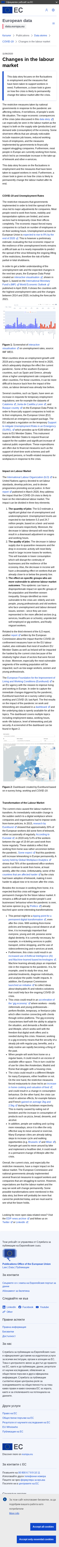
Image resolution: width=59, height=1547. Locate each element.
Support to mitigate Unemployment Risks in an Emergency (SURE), (29, 426)
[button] (53, 10)
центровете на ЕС (29, 1483)
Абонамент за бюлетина (15, 1291)
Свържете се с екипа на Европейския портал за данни (29, 1285)
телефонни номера (35, 1476)
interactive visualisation (26, 277)
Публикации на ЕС (12, 1431)
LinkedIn (20, 1222)
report (5, 491)
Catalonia (7, 404)
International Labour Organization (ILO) (28, 477)
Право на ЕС (9, 1413)
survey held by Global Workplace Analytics (25, 860)
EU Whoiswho (10, 1427)
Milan (49, 1142)
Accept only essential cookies (36, 1539)
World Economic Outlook (33, 284)
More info (14, 1513)
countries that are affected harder (20, 874)
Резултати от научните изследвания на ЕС (26, 1422)
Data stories (40, 35)
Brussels (33, 1142)
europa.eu (27, 1454)
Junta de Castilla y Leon (30, 404)
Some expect (25, 852)
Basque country (10, 408)
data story (44, 119)
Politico (34, 906)
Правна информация (14, 1327)
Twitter (6, 1222)
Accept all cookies (43, 1526)
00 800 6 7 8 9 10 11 (29, 1472)
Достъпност (9, 1336)
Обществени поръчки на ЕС (18, 1418)
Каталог (6, 35)
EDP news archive (16, 1218)
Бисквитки (8, 1331)
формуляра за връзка (33, 1480)
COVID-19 (8, 41)
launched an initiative (19, 985)
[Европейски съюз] (22, 10)
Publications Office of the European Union (26, 1264)
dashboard (41, 707)
